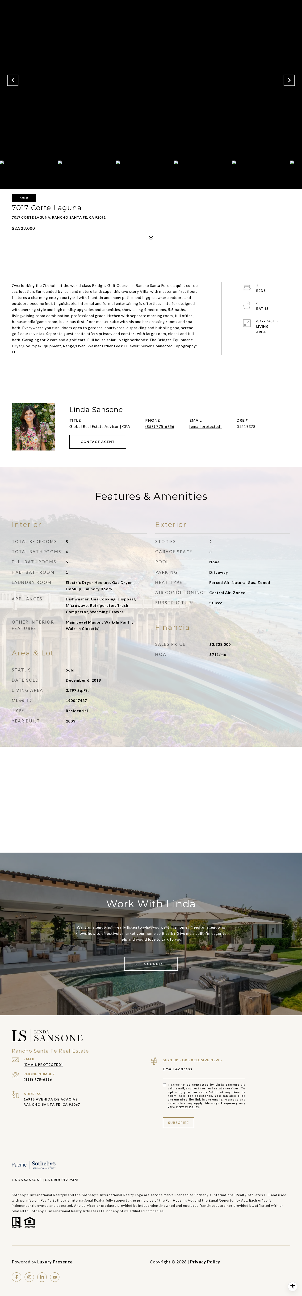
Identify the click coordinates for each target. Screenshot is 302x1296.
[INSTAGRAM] (29, 1277)
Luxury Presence (55, 1261)
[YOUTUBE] (54, 1277)
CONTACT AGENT (98, 442)
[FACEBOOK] (16, 1277)
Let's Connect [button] (151, 964)
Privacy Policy (187, 1107)
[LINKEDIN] (42, 1277)
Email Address (178, 1069)
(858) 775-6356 (159, 426)
